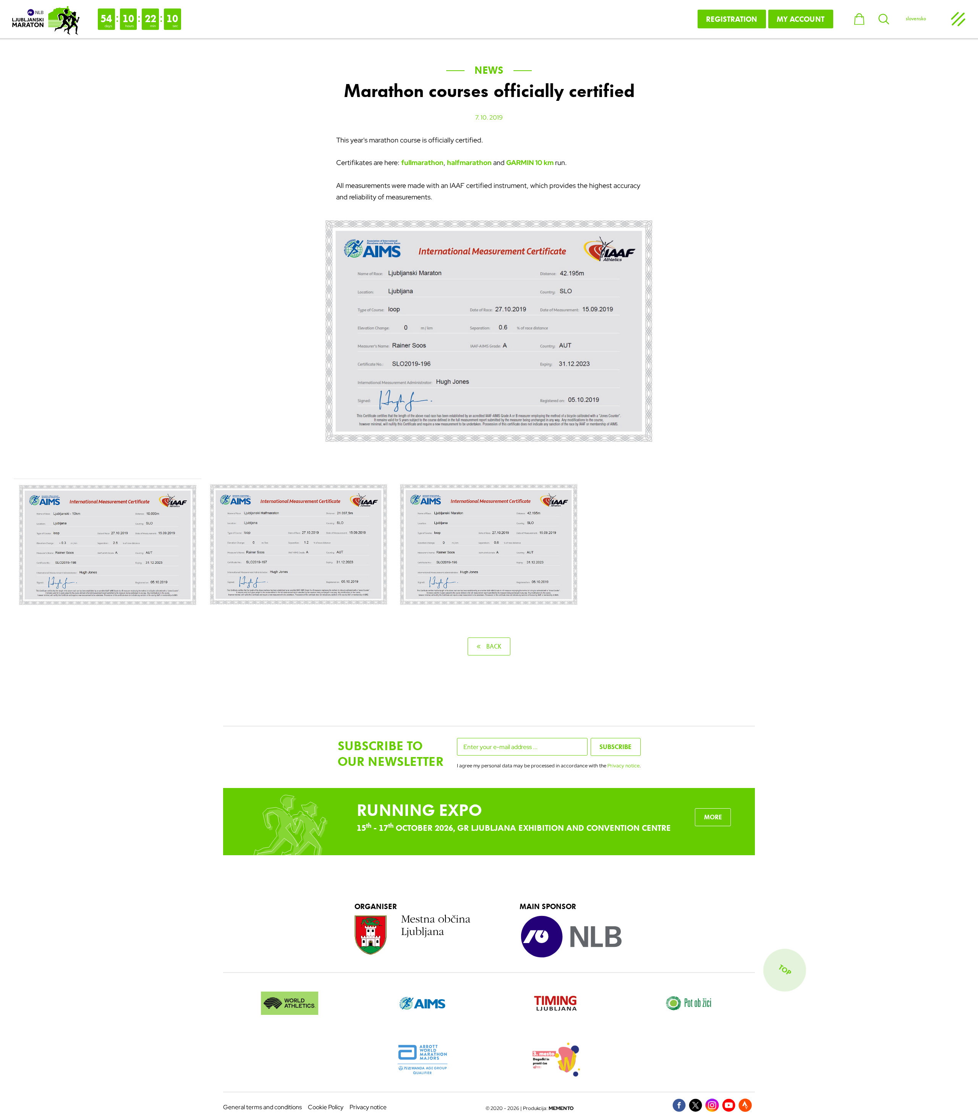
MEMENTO (561, 1108)
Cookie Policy (325, 1107)
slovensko (916, 19)
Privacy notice (623, 765)
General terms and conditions (262, 1107)
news (489, 70)
